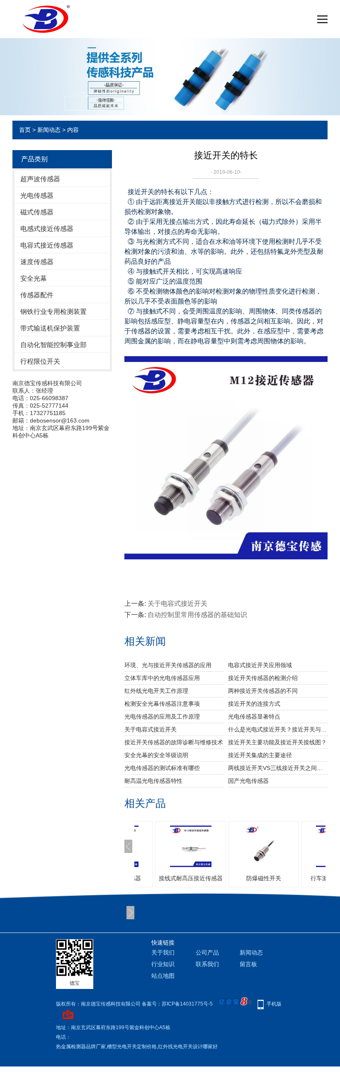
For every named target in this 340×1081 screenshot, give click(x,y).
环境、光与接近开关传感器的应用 (167, 665)
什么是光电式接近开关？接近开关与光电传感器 (278, 729)
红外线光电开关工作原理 (156, 690)
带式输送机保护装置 (50, 328)
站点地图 (163, 975)
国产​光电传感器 (248, 780)
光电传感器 (36, 195)
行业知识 (163, 964)
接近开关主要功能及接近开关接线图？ (277, 742)
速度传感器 (36, 261)
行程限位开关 (40, 361)
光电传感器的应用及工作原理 (162, 716)
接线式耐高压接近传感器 (191, 878)
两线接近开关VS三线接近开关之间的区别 (278, 768)
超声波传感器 (40, 178)
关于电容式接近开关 (177, 603)
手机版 (274, 1004)
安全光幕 (33, 278)
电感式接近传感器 (46, 228)
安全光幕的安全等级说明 (156, 755)
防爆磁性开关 (263, 878)
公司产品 (207, 952)
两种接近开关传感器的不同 (263, 690)
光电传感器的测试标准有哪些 (162, 768)
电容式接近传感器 (46, 245)
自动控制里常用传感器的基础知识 (197, 614)
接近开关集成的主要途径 (260, 755)
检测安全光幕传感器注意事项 (162, 703)
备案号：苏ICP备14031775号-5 (177, 1004)
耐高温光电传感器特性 (153, 780)
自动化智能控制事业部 (53, 344)
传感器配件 (36, 295)
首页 (25, 129)
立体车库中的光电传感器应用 (162, 678)
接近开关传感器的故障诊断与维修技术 (173, 742)
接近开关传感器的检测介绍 (263, 678)
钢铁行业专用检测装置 (53, 311)
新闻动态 (49, 129)
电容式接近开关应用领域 (260, 665)
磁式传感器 (36, 212)
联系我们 (207, 964)
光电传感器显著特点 (254, 716)
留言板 (248, 964)
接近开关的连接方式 (254, 703)
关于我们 (163, 952)
